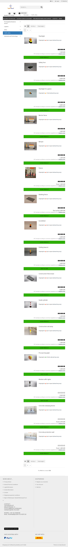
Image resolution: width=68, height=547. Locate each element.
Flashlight (42, 36)
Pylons (41, 168)
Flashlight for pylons (45, 89)
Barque (41, 142)
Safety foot (42, 62)
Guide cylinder (43, 300)
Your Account (39, 484)
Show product (44, 57)
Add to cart (44, 268)
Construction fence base (46, 274)
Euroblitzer (42, 221)
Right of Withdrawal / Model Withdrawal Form (15, 498)
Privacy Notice (7, 482)
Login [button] (57, 1)
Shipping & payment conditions (12, 495)
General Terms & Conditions (11, 484)
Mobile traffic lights (45, 379)
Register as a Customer (42, 482)
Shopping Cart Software (8, 545)
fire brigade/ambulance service (42, 18)
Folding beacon (43, 247)
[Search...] (41, 7)
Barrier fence (43, 115)
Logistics (55, 18)
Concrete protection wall (46, 432)
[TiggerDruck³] (10, 7)
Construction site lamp (46, 326)
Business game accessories (24, 18)
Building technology (9, 18)
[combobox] (33, 26)
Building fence (43, 194)
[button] (51, 1)
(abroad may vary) (57, 40)
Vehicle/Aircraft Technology (11, 36)
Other (5, 30)
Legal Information (8, 487)
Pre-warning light (44, 353)
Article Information (8, 490)
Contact (6, 492)
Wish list (64, 1)
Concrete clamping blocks (47, 406)
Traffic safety (7, 33)
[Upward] (63, 544)
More (60, 18)
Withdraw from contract (11, 528)
